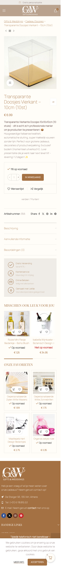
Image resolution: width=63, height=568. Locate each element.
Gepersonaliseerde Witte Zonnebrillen (43, 398)
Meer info (19, 562)
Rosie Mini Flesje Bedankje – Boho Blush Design (16, 343)
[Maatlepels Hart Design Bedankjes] (17, 425)
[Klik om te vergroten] (10, 82)
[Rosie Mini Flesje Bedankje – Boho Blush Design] (17, 323)
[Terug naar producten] (10, 31)
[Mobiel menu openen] (4, 10)
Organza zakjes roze (44, 438)
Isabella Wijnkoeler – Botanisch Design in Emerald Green (44, 343)
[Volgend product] (14, 31)
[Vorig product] (6, 31)
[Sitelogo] (30, 10)
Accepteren (37, 562)
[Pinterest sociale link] (47, 214)
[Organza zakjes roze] (44, 425)
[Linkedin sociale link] (51, 214)
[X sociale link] (43, 214)
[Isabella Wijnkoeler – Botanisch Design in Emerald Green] (44, 323)
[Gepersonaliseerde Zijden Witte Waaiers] (17, 383)
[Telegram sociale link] (55, 214)
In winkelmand (33, 177)
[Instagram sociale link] (15, 515)
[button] (14, 332)
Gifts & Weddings (13, 21)
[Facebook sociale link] (39, 214)
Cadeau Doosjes (34, 21)
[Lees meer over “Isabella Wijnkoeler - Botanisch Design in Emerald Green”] (41, 332)
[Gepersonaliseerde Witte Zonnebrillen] (44, 383)
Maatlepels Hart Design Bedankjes (17, 440)
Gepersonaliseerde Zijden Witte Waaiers (16, 398)
